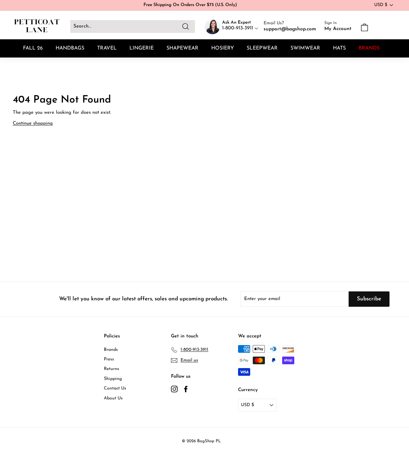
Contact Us (115, 388)
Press (109, 359)
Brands (111, 349)
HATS (339, 48)
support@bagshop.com (290, 29)
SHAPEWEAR (182, 48)
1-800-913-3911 (238, 28)
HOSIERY (222, 48)
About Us (113, 398)
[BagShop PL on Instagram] (174, 388)
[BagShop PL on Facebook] (185, 388)
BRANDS (369, 48)
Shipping (113, 378)
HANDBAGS (70, 48)
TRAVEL (107, 48)
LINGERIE (141, 48)
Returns (111, 368)
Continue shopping (33, 123)
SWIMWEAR (305, 48)
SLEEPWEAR (262, 48)
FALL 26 (33, 48)
